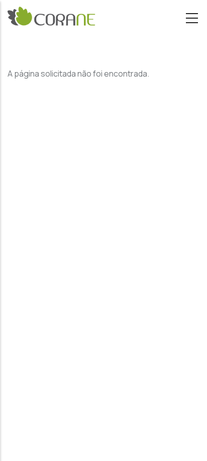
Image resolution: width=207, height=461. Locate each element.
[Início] (51, 18)
